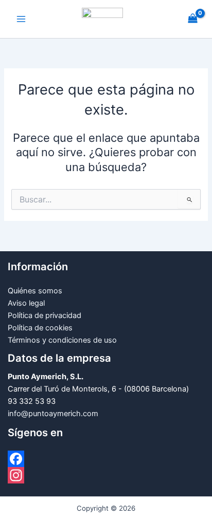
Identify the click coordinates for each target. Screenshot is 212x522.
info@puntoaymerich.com (53, 413)
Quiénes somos (35, 290)
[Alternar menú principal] (21, 19)
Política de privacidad (44, 315)
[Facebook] (106, 459)
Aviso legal (26, 303)
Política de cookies (40, 327)
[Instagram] (106, 475)
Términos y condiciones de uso (62, 340)
